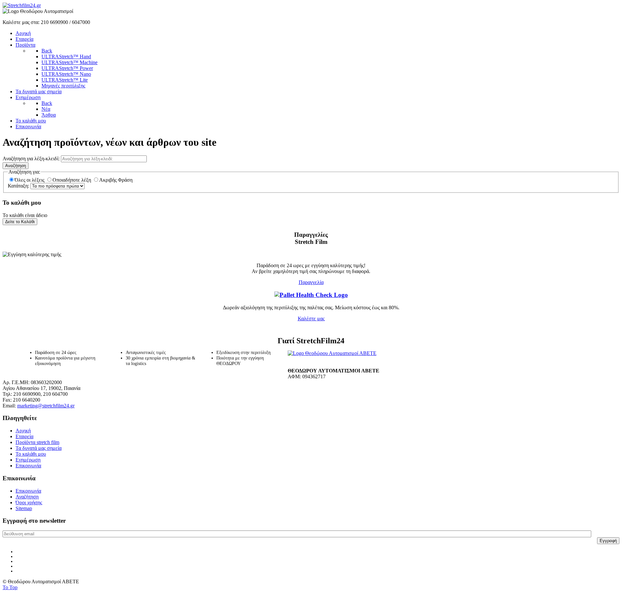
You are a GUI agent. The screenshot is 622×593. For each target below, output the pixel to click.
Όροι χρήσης (29, 502)
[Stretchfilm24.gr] (22, 5)
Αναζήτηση (15, 165)
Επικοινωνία (28, 465)
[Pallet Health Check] (311, 294)
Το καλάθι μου (31, 454)
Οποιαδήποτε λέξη (72, 180)
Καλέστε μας (311, 318)
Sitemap (24, 508)
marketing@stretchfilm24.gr (46, 405)
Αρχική (23, 430)
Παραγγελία (311, 282)
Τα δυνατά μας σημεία (39, 448)
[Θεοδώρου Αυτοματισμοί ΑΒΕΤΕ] (332, 353)
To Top (10, 587)
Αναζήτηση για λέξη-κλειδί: (32, 158)
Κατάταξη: (19, 185)
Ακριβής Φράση (115, 180)
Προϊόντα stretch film (37, 442)
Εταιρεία (24, 436)
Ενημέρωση (28, 459)
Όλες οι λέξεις (30, 180)
